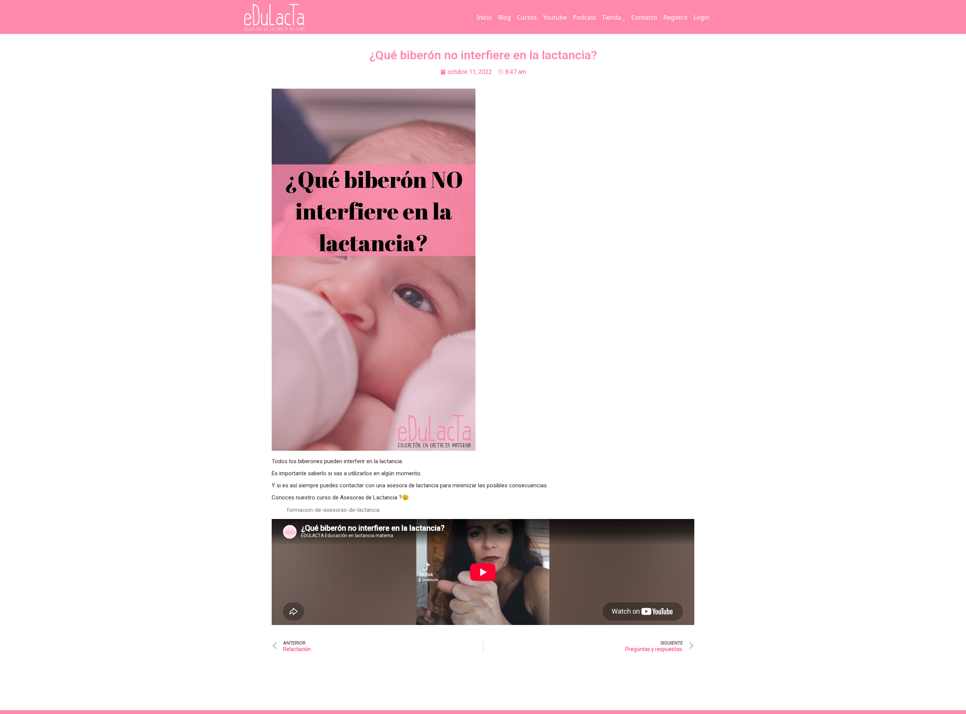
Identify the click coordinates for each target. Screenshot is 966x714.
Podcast (584, 17)
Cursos (527, 17)
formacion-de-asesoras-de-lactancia (333, 510)
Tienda (611, 17)
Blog (504, 17)
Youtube (555, 17)
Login (701, 17)
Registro (675, 17)
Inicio (484, 17)
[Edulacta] (290, 18)
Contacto (644, 17)
